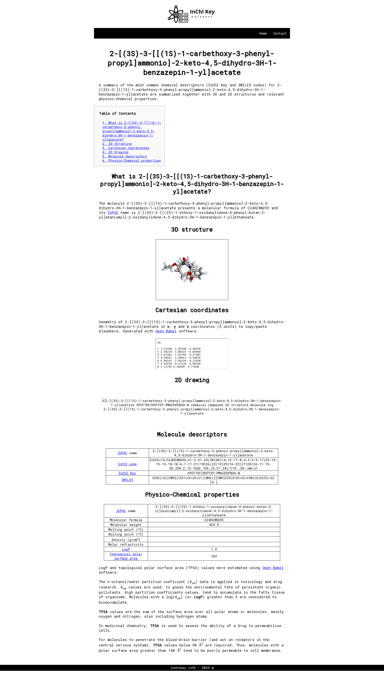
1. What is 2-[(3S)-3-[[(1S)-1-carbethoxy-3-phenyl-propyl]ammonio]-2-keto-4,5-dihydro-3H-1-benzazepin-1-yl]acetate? (132, 131)
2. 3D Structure (117, 144)
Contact (280, 33)
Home (263, 33)
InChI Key (127, 473)
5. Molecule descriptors (124, 156)
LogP (126, 549)
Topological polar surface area (125, 556)
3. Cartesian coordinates (125, 148)
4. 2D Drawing (115, 152)
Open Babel (166, 331)
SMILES (127, 480)
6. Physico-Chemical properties (131, 160)
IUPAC (113, 212)
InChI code (127, 464)
